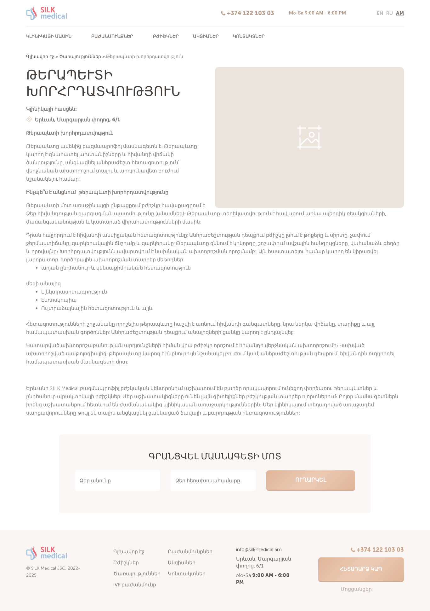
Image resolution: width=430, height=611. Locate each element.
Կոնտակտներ (249, 36)
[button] (361, 569)
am (400, 13)
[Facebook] (364, 13)
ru (389, 13)
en (380, 13)
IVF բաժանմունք (134, 585)
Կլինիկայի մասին (48, 36)
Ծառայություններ (80, 56)
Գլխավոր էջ (40, 56)
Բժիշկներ (166, 36)
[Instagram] (354, 13)
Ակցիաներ (206, 36)
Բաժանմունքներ (112, 36)
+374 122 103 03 (250, 13)
